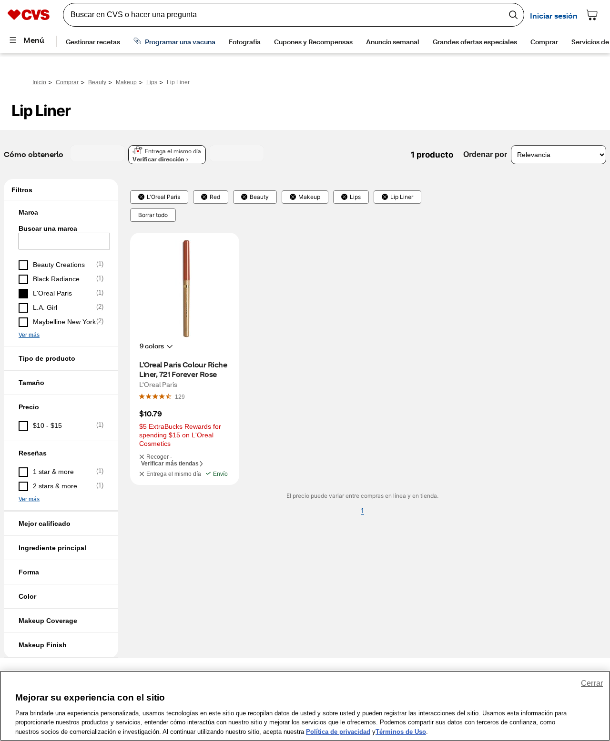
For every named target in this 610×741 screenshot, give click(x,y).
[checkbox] (61, 265)
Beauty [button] (259, 197)
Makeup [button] (309, 197)
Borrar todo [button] (153, 215)
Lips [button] (355, 197)
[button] (61, 212)
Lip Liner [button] (401, 197)
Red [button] (215, 197)
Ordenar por (485, 154)
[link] (180, 396)
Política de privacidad (338, 731)
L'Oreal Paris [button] (163, 197)
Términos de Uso (401, 731)
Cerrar (592, 683)
